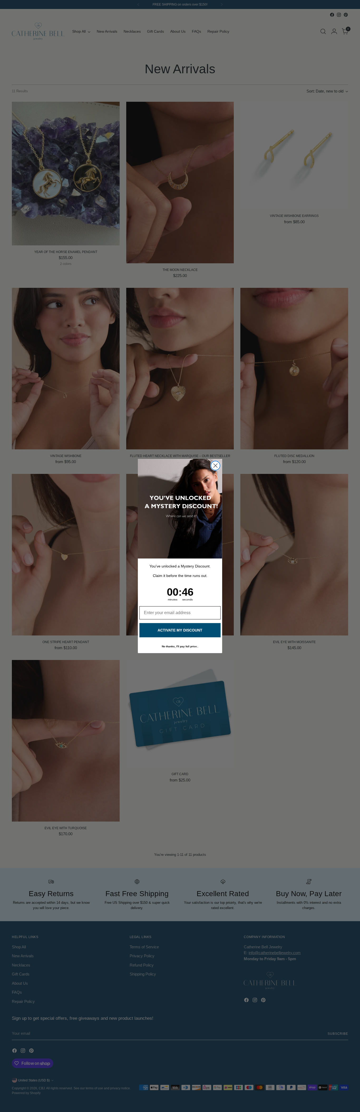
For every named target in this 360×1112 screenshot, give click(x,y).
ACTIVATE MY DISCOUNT (180, 630)
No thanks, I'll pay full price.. (180, 646)
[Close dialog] (215, 465)
